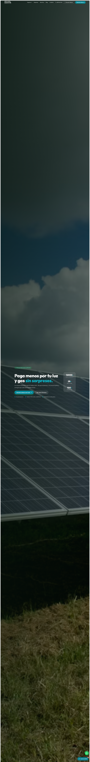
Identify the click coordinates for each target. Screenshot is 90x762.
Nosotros (42, 2)
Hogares (29, 2)
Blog (47, 2)
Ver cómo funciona (41, 392)
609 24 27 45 (59, 2)
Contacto (52, 2)
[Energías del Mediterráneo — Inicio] (7, 2)
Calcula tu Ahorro (80, 2)
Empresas (36, 2)
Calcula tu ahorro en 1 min (23, 392)
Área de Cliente (69, 2)
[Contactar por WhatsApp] (87, 753)
